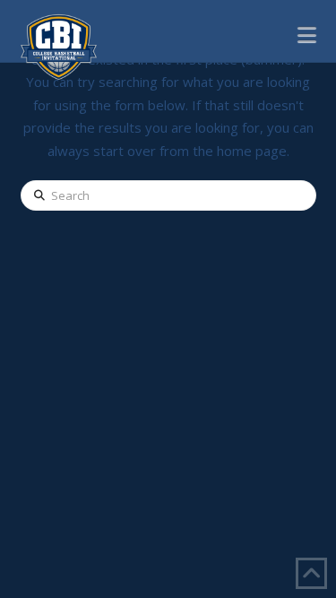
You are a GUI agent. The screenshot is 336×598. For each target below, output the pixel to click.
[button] (306, 34)
